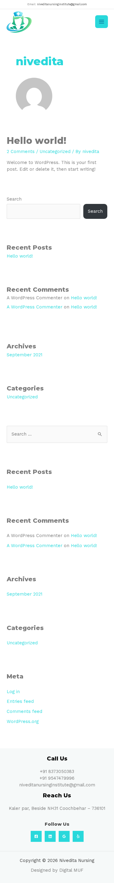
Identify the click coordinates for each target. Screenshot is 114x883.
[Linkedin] (50, 836)
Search (14, 199)
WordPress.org (23, 721)
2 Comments (21, 151)
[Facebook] (36, 836)
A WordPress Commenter (34, 307)
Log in (13, 691)
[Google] (64, 836)
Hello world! (36, 140)
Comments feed (24, 711)
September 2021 (24, 355)
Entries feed (20, 701)
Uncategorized (55, 151)
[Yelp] (78, 836)
